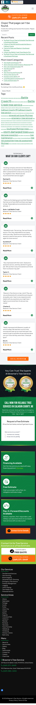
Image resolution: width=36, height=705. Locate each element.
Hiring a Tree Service (10, 74)
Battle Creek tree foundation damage (19, 101)
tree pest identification (26, 138)
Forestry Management (9, 583)
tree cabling (20, 135)
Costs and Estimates (10, 80)
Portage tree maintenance (6, 126)
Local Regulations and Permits (13, 78)
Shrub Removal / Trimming (10, 579)
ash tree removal (17, 98)
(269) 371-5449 (9, 665)
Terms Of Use (23, 700)
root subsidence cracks (25, 126)
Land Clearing (6, 587)
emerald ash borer (5, 115)
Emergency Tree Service (10, 581)
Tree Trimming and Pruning (12, 72)
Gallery (4, 646)
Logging (5, 585)
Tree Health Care (7, 589)
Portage (4, 603)
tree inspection (27, 135)
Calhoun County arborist (10, 107)
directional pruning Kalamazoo (17, 112)
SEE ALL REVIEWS (17, 359)
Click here (19, 468)
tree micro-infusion (17, 138)
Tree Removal (8, 68)
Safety (6, 70)
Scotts (4, 605)
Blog (3, 648)
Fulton (4, 607)
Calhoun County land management (22, 107)
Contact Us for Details (20, 530)
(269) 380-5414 (10, 671)
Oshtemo (5, 619)
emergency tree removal (21, 118)
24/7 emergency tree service (7, 98)
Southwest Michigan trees (18, 129)
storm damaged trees (16, 131)
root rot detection (16, 126)
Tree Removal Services (9, 573)
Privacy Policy (13, 700)
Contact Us (5, 652)
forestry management (17, 120)
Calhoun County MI (9, 110)
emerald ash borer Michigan (21, 115)
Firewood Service (7, 591)
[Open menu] (32, 8)
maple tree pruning (9, 122)
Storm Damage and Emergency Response (17, 64)
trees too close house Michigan (23, 143)
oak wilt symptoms (16, 124)
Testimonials (6, 650)
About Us (5, 642)
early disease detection (29, 112)
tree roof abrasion (13, 143)
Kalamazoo (5, 601)
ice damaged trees (26, 120)
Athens (4, 599)
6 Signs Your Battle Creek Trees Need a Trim (17, 52)
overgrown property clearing (26, 124)
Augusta (5, 615)
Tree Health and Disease (11, 62)
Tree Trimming (6, 575)
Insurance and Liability (11, 76)
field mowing (9, 120)
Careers (4, 654)
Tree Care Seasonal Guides (12, 66)
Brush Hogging (7, 577)
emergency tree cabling (6, 118)
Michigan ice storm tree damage (20, 122)
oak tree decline (8, 124)
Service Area (6, 644)
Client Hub (5, 656)
